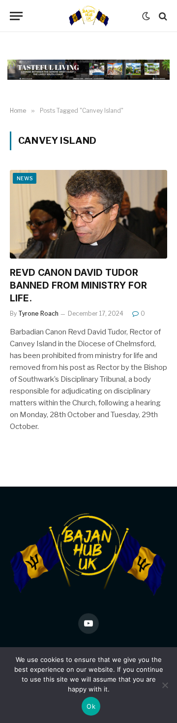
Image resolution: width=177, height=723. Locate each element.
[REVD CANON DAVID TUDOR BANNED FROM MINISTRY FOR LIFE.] (88, 214)
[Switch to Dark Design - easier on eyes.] (146, 16)
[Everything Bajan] (88, 16)
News (24, 178)
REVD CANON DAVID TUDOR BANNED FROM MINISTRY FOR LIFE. (78, 285)
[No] (165, 685)
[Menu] (16, 16)
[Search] (162, 16)
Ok (91, 706)
